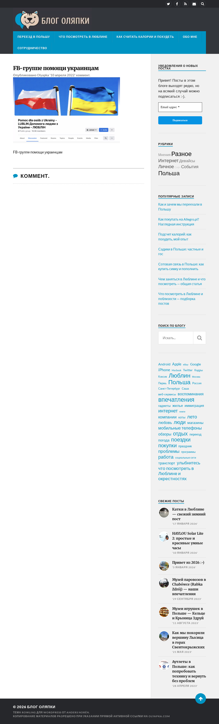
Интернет (168, 160)
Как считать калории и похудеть (145, 36)
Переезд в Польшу (34, 36)
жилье (177, 405)
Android (164, 364)
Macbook (176, 370)
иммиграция (194, 405)
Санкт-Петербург (169, 388)
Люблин (179, 375)
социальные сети (185, 457)
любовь (165, 422)
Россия (196, 383)
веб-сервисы (167, 394)
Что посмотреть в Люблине (83, 36)
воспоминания (191, 393)
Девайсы (187, 160)
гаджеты (164, 406)
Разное (181, 153)
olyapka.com (159, 716)
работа (165, 456)
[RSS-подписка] (185, 4)
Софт (178, 167)
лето (192, 416)
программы (188, 451)
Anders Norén (78, 712)
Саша (185, 388)
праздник (185, 446)
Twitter (188, 370)
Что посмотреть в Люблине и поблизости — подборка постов (180, 298)
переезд (195, 434)
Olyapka (43, 75)
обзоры (164, 434)
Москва (196, 376)
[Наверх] (200, 698)
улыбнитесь (188, 462)
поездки (181, 439)
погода (163, 440)
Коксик (162, 376)
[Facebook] (177, 4)
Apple (176, 364)
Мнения (164, 155)
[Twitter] (168, 4)
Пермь (162, 383)
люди (180, 422)
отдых (180, 433)
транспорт (166, 463)
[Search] (203, 4)
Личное (166, 166)
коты (181, 417)
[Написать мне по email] (194, 4)
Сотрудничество (32, 48)
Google (195, 364)
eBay (185, 364)
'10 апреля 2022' (62, 75)
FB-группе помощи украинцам (56, 68)
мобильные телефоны (180, 427)
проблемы (168, 451)
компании (167, 417)
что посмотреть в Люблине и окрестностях (176, 473)
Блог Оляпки (41, 707)
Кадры (198, 370)
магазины (195, 423)
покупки (167, 445)
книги (182, 411)
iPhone (164, 369)
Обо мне (190, 36)
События (189, 166)
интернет (168, 410)
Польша (169, 173)
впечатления (176, 399)
